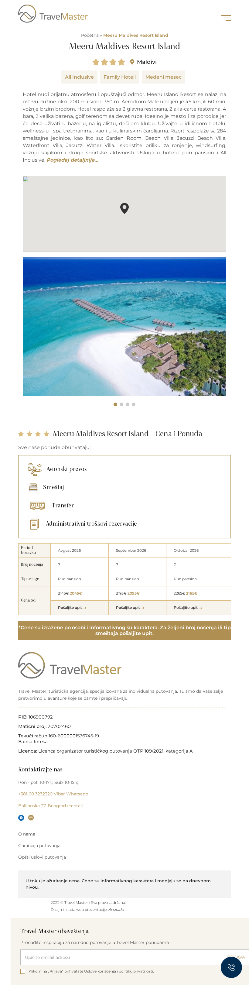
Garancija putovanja (39, 845)
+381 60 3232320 (35, 794)
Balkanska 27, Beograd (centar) (51, 805)
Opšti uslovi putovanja (42, 857)
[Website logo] (53, 14)
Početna (90, 35)
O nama (26, 834)
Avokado (116, 909)
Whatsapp (77, 794)
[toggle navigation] (226, 18)
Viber (59, 794)
